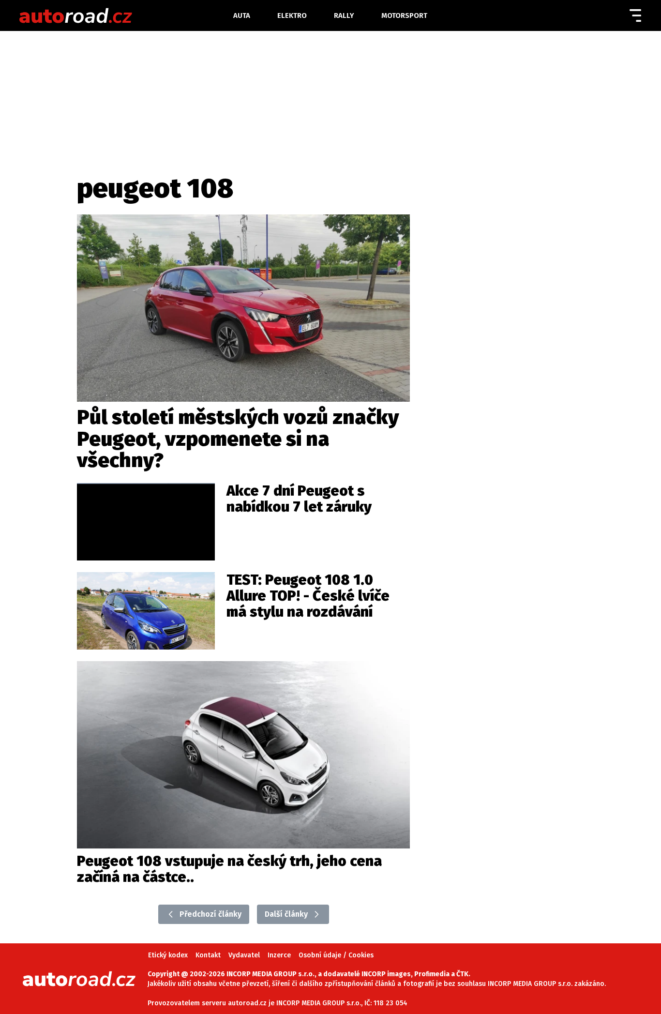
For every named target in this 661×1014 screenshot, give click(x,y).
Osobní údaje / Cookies (336, 955)
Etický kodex (168, 955)
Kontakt (208, 955)
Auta (241, 15)
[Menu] (635, 15)
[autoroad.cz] (123, 15)
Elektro (292, 15)
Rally (344, 15)
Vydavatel (244, 955)
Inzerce (279, 955)
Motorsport (404, 15)
